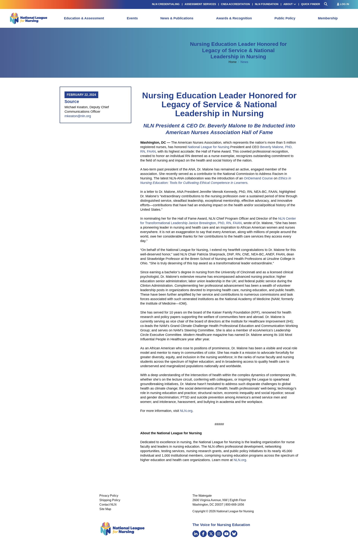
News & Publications (176, 18)
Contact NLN (108, 504)
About (288, 4)
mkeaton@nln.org (78, 116)
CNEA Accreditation (235, 4)
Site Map (105, 509)
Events (132, 18)
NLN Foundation (266, 4)
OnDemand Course (258, 178)
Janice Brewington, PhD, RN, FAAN (215, 223)
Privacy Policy (108, 495)
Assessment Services (200, 4)
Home (233, 62)
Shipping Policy (109, 500)
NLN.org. (240, 460)
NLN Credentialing (166, 4)
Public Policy (284, 18)
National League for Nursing (208, 147)
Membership (328, 18)
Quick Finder (310, 4)
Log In (344, 4)
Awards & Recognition (234, 18)
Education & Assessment (84, 18)
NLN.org (186, 411)
